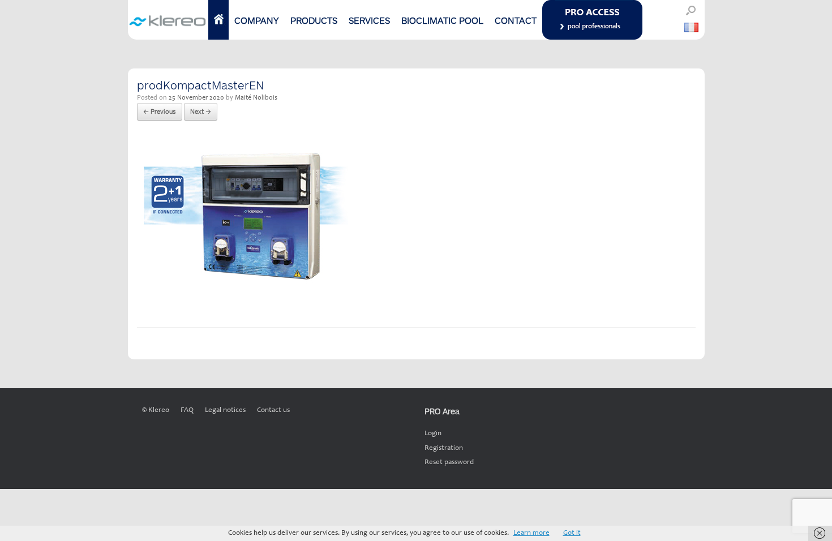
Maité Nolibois (256, 98)
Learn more (531, 533)
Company (256, 20)
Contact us (273, 410)
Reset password (449, 462)
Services (369, 20)
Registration (443, 448)
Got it (572, 533)
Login (432, 433)
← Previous (159, 111)
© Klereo (155, 410)
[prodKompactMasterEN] (242, 298)
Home (218, 20)
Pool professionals (591, 20)
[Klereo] (168, 20)
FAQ (187, 410)
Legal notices (225, 410)
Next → (200, 111)
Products (313, 20)
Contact (516, 20)
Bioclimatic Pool (442, 20)
